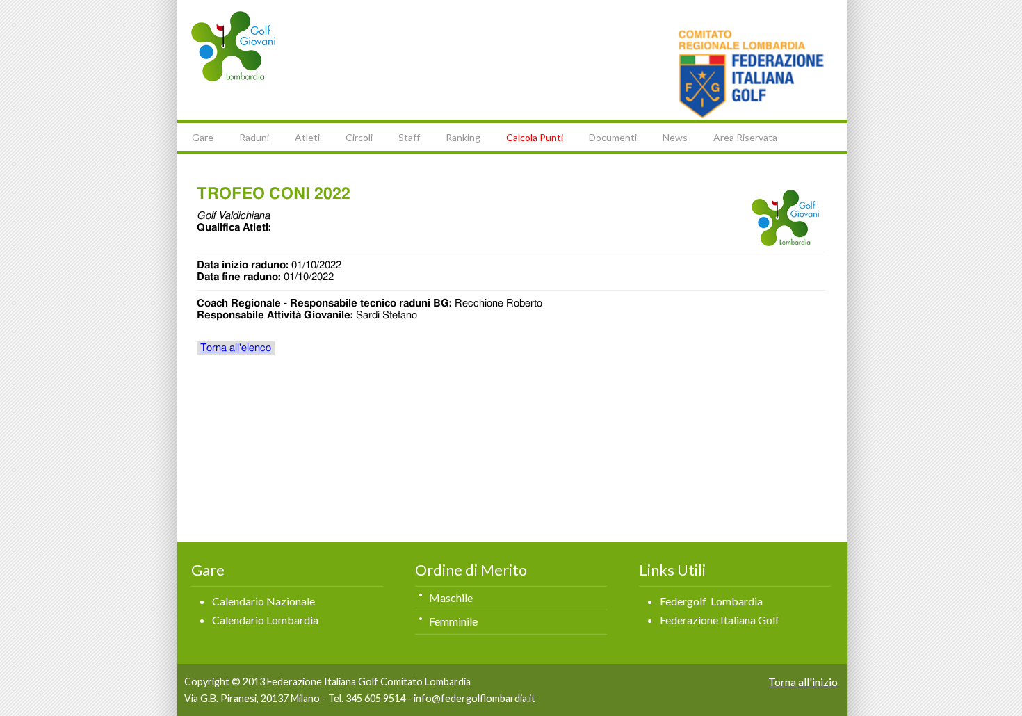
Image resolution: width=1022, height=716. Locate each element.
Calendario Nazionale (263, 601)
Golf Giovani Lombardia (233, 46)
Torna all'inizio (803, 681)
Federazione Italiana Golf (719, 619)
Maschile (451, 597)
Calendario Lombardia (265, 619)
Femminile (453, 621)
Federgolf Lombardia (711, 601)
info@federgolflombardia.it (474, 698)
